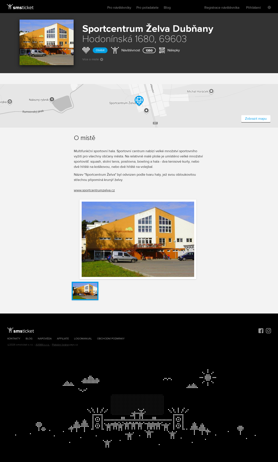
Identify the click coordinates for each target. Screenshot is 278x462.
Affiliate (63, 338)
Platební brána (60, 344)
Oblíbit (100, 50)
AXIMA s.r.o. (43, 344)
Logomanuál (83, 338)
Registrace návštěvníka (221, 7)
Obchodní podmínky (111, 338)
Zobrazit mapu (256, 118)
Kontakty (13, 338)
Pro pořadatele (147, 7)
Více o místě (90, 59)
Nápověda (45, 338)
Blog (167, 7)
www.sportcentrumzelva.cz (94, 190)
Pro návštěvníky (119, 7)
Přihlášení (253, 7)
